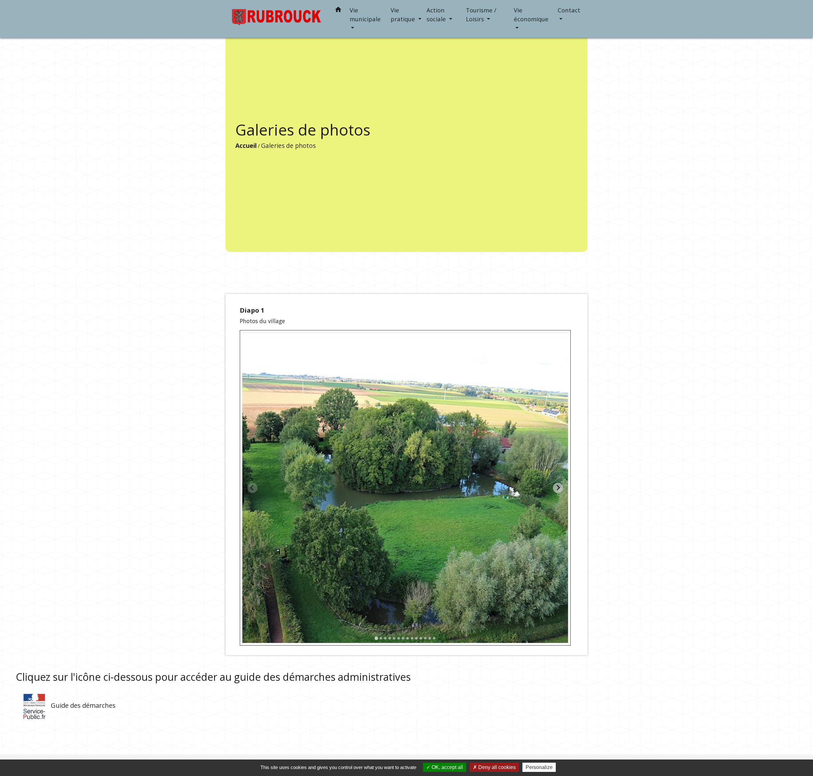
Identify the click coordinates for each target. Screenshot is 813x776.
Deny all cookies (496, 767)
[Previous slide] (252, 488)
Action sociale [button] (437, 14)
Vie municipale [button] (365, 14)
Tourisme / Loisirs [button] (481, 14)
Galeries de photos (288, 145)
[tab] (376, 638)
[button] (338, 10)
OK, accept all (446, 767)
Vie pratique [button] (404, 14)
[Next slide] (558, 488)
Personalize (539, 767)
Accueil (246, 145)
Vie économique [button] (531, 14)
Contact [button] (569, 10)
